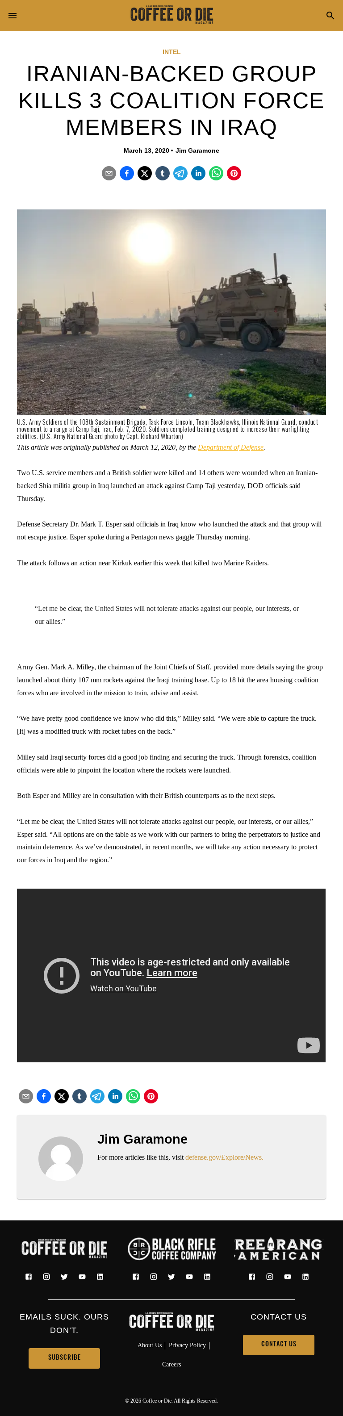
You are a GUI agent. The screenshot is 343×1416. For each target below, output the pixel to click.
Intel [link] (172, 51)
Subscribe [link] (64, 1358)
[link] (171, 16)
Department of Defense (231, 447)
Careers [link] (171, 1364)
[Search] (330, 16)
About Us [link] (150, 1345)
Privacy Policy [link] (187, 1345)
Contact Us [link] (279, 1344)
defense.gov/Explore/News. (224, 1157)
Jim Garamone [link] (197, 150)
